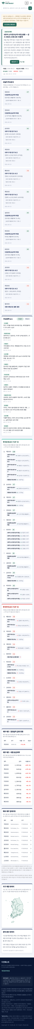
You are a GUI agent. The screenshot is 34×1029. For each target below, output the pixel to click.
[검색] (30, 8)
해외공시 (27, 319)
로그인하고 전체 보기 (9, 24)
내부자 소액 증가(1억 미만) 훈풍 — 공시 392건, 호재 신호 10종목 (16, 36)
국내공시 (20, 319)
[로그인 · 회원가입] (30, 3)
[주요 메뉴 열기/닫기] (26, 3)
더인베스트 (5, 962)
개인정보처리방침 (6, 971)
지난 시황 (22, 62)
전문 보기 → (15, 62)
